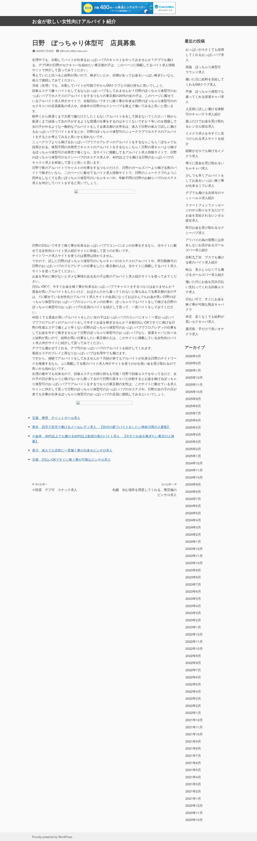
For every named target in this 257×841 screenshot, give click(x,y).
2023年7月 (193, 584)
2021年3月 (193, 784)
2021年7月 (193, 755)
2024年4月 (193, 520)
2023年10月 (194, 563)
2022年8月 (193, 662)
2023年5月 (193, 598)
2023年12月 (194, 548)
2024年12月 (194, 463)
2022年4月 (193, 691)
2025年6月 (193, 420)
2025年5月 (193, 427)
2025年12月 (194, 377)
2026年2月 (193, 363)
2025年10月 (194, 391)
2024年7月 (193, 498)
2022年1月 (193, 712)
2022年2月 (193, 705)
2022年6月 (193, 677)
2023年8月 (193, 577)
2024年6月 (193, 505)
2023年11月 (194, 555)
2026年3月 (193, 356)
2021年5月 (193, 769)
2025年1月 (193, 455)
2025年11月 (194, 384)
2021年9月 (193, 741)
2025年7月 (193, 413)
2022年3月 (193, 698)
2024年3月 (193, 527)
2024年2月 (193, 534)
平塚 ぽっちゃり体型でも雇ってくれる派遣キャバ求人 (205, 96)
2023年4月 (193, 605)
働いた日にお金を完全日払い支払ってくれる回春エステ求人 (205, 286)
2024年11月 (194, 470)
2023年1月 (193, 627)
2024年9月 (193, 484)
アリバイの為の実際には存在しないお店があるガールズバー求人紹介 (205, 244)
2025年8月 (193, 406)
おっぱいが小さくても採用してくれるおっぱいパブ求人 (205, 54)
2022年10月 (194, 648)
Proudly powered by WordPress (52, 837)
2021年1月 (193, 798)
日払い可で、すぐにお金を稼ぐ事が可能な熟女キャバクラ (205, 304)
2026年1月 (193, 370)
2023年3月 (193, 612)
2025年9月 (193, 398)
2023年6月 (193, 591)
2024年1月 (193, 541)
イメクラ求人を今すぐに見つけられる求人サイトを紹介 (205, 138)
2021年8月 (193, 748)
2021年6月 (193, 762)
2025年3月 (193, 441)
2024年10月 (194, 477)
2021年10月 (194, 734)
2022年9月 (193, 655)
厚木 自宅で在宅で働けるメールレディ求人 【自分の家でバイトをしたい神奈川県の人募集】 (101, 426)
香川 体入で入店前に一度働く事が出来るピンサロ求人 (72, 450)
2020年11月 (194, 812)
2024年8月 (193, 491)
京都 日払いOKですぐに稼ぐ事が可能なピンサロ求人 (71, 459)
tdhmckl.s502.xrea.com (73, 51)
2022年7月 (193, 670)
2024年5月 (193, 513)
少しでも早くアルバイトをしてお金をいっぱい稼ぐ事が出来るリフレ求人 (205, 180)
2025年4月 (193, 434)
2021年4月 (193, 777)
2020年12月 (194, 805)
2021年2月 (193, 791)
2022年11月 (194, 641)
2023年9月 (193, 570)
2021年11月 (194, 727)
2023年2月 (193, 620)
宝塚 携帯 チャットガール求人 (56, 417)
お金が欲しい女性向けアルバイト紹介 (74, 21)
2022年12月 (194, 634)
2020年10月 (194, 819)
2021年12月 (194, 720)
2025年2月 (193, 448)
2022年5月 (193, 684)
